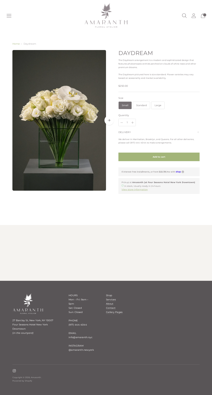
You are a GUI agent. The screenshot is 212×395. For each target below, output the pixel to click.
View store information (135, 189)
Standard (141, 105)
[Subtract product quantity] (122, 122)
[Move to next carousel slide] (109, 120)
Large (158, 105)
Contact (111, 307)
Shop (109, 295)
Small (125, 105)
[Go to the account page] (193, 15)
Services (111, 299)
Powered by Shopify (22, 381)
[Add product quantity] (132, 122)
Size (120, 97)
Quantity (123, 115)
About (109, 303)
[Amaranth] (106, 15)
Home (16, 43)
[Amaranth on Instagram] (14, 371)
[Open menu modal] (9, 15)
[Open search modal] (184, 15)
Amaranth (36, 377)
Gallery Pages (114, 312)
